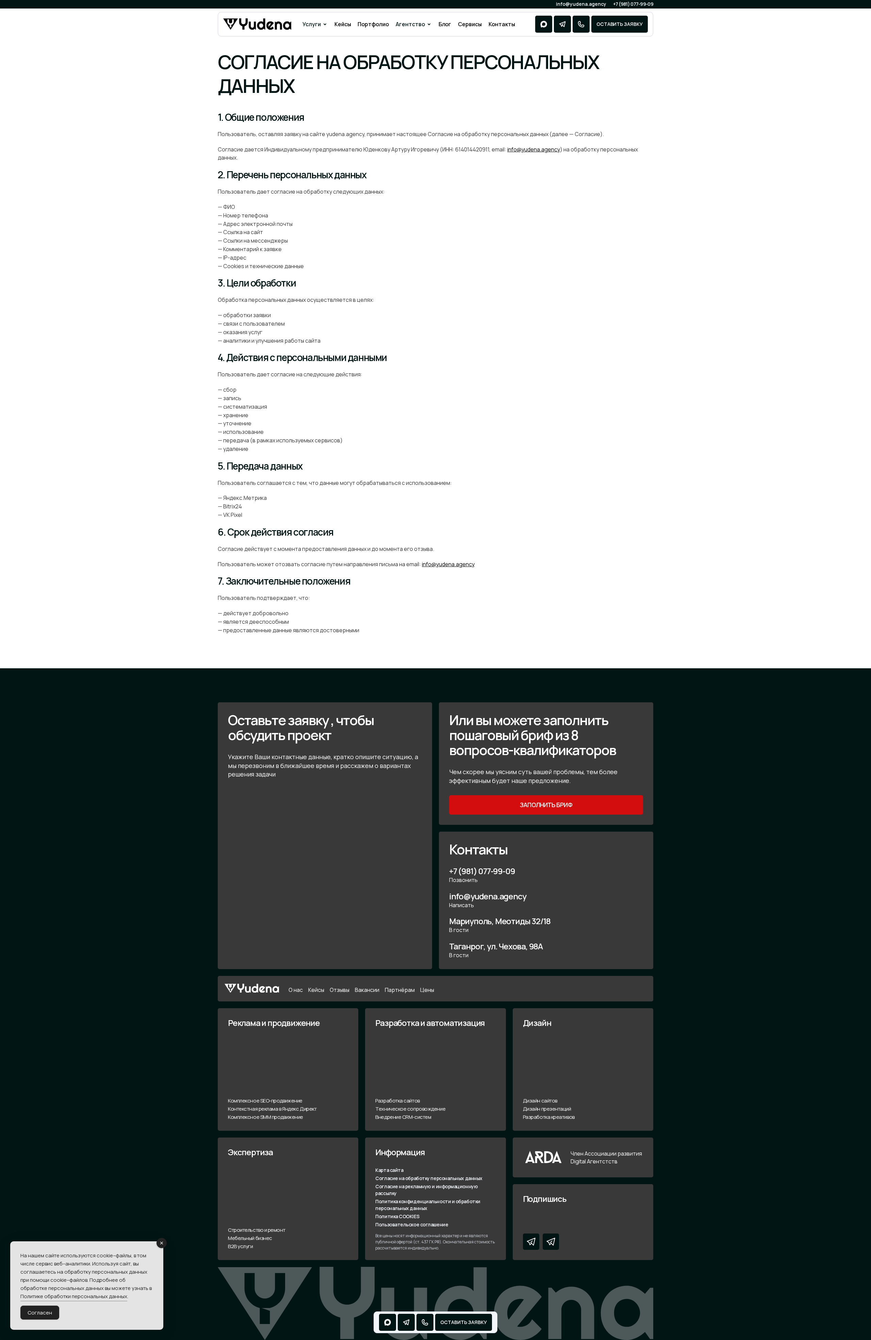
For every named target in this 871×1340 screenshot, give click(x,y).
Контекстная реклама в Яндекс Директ (272, 1108)
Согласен (40, 1312)
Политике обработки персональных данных (73, 1296)
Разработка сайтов (397, 1100)
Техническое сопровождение (410, 1108)
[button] (315, 24)
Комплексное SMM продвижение (265, 1117)
